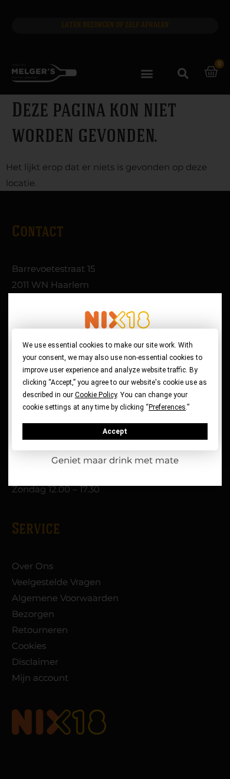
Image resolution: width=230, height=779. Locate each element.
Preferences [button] (167, 407)
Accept (115, 431)
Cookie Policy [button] (96, 395)
